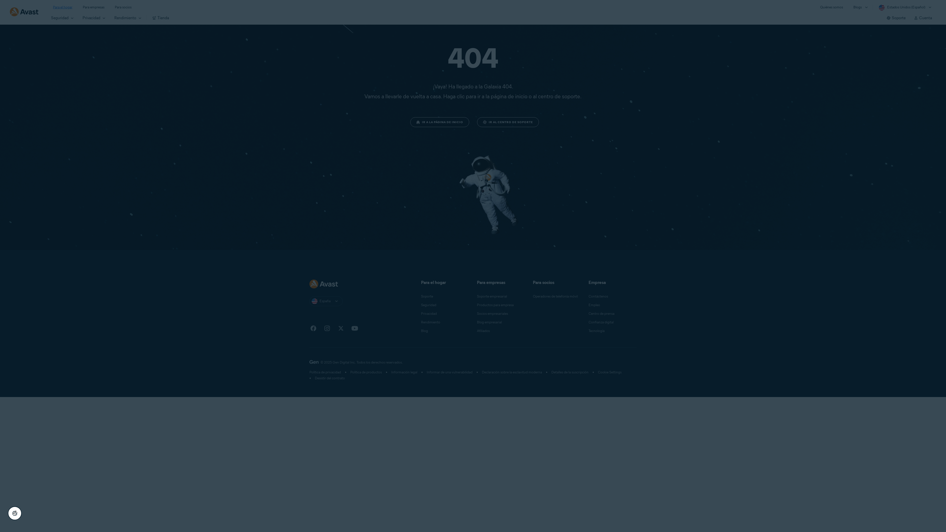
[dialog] (473, 266)
